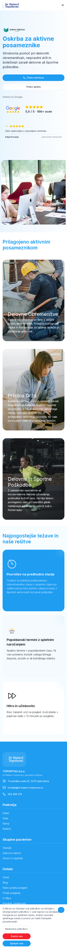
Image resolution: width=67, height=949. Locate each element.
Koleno (7, 828)
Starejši (7, 847)
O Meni (7, 898)
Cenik (6, 877)
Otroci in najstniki (13, 858)
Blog (5, 882)
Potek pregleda (11, 893)
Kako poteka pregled (15, 887)
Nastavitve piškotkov (16, 928)
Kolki (5, 818)
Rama (6, 823)
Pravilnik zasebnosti (14, 903)
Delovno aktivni (12, 853)
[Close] (61, 910)
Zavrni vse (17, 936)
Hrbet (6, 813)
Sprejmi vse (16, 943)
